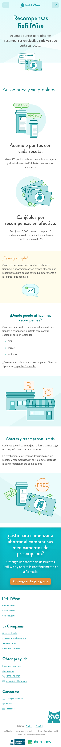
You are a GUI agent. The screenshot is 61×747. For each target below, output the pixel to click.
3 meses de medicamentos (14, 638)
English (29, 726)
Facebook (10, 709)
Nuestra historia (9, 633)
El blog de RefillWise (14, 699)
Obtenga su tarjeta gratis (30, 581)
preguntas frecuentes (25, 366)
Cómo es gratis (8, 616)
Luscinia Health (51, 731)
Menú (5, 5)
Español (39, 726)
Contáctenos (8, 671)
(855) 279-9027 (13, 676)
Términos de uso (9, 643)
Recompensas (8, 611)
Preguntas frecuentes (11, 666)
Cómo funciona (9, 606)
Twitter (9, 704)
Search (55, 5)
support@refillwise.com (16, 681)
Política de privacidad (11, 648)
